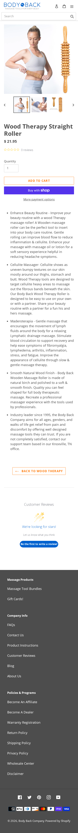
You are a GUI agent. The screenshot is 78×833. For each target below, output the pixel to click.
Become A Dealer (20, 712)
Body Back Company (31, 821)
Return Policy (17, 733)
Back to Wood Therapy (42, 471)
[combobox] (38, 16)
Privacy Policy (17, 753)
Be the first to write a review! (39, 544)
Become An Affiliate (22, 702)
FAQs (11, 625)
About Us (14, 676)
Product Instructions (22, 645)
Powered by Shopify (57, 821)
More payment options (39, 199)
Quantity (10, 161)
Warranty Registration (23, 722)
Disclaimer (15, 774)
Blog (10, 666)
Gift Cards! (15, 599)
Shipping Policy (19, 743)
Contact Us (15, 635)
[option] (21, 105)
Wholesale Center (20, 763)
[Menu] (72, 6)
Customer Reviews (21, 655)
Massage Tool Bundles (24, 588)
